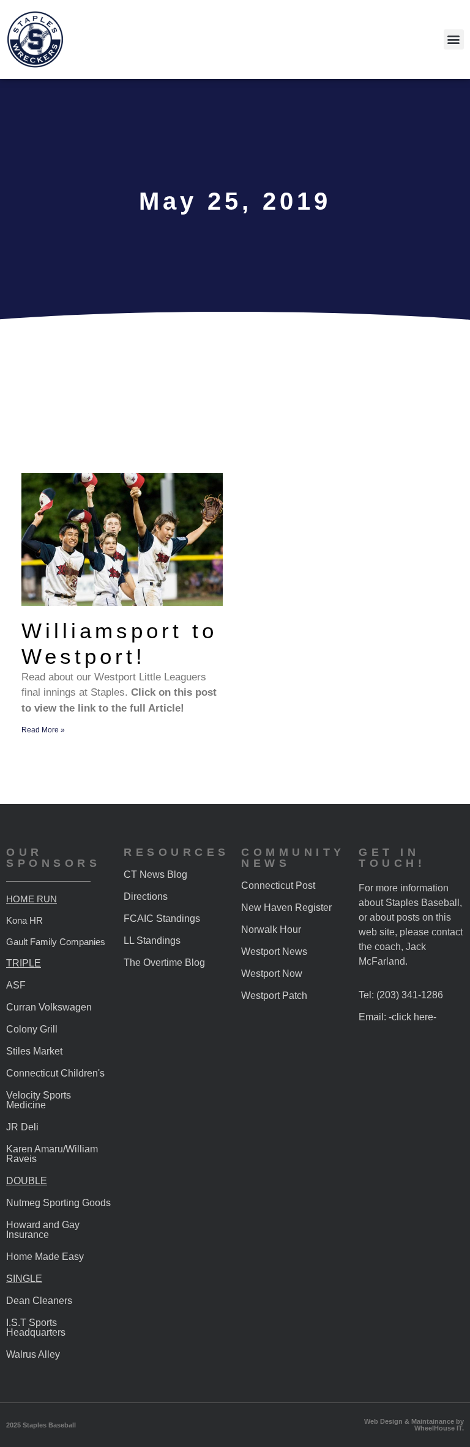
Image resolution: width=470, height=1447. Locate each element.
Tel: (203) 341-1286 (401, 995)
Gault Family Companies (55, 942)
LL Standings (152, 940)
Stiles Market (34, 1051)
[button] (454, 39)
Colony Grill (32, 1029)
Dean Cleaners (39, 1300)
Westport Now (271, 973)
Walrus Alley (33, 1354)
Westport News (274, 951)
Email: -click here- (397, 1017)
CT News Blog (155, 874)
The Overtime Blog (164, 962)
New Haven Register (286, 907)
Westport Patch (274, 995)
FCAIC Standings (162, 918)
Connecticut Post (278, 885)
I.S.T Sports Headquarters (35, 1327)
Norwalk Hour (271, 929)
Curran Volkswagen (49, 1007)
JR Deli (22, 1127)
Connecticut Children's (55, 1073)
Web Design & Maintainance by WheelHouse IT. (414, 1425)
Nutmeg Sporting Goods (58, 1203)
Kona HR (24, 920)
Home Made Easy (45, 1256)
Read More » (43, 730)
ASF (16, 985)
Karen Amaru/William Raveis (52, 1154)
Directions (146, 896)
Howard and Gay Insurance (43, 1230)
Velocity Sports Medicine (38, 1100)
